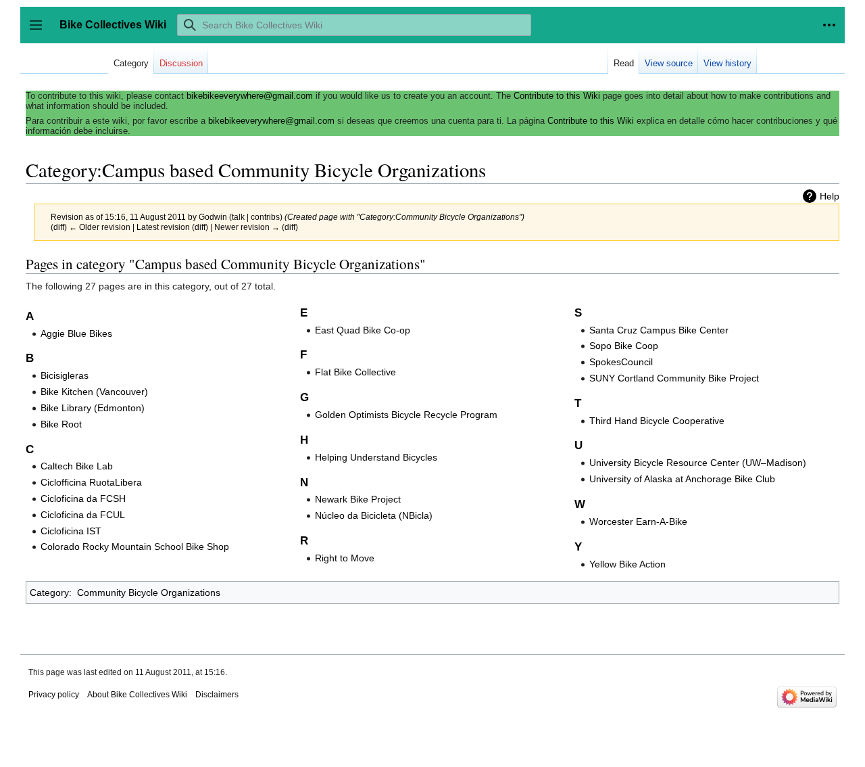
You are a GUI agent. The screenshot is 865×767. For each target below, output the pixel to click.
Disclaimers (217, 694)
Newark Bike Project (358, 499)
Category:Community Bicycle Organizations (439, 216)
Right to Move (344, 558)
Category (49, 592)
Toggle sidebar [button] (40, 31)
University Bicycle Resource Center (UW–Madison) (697, 462)
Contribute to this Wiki (557, 96)
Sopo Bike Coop (623, 345)
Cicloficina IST (71, 531)
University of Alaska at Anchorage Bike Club (682, 478)
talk (238, 216)
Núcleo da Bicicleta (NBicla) (373, 515)
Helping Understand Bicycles (376, 457)
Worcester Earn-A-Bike (638, 521)
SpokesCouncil (621, 361)
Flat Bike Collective (355, 372)
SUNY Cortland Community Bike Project (674, 378)
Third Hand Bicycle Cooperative (656, 420)
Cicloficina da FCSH (83, 498)
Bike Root (61, 424)
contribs (265, 216)
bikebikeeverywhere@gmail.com (250, 96)
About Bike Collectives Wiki (137, 694)
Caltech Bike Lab (77, 466)
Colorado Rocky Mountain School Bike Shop (135, 546)
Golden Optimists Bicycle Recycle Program (406, 414)
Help (829, 196)
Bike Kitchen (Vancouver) (94, 391)
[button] (829, 25)
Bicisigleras (65, 375)
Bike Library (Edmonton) (93, 407)
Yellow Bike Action (627, 564)
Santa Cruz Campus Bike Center (658, 330)
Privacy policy (53, 694)
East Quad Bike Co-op (362, 330)
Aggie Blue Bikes (76, 333)
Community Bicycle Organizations (148, 592)
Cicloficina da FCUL (83, 514)
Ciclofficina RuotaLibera (91, 482)
